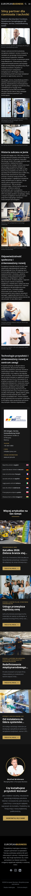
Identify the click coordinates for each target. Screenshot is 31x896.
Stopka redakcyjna (9, 887)
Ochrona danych (22, 887)
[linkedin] (20, 870)
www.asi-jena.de (9, 457)
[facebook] (11, 870)
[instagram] (15, 870)
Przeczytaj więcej (10, 568)
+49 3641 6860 (8, 446)
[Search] (26, 4)
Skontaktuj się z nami (15, 818)
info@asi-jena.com (10, 451)
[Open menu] (28, 4)
